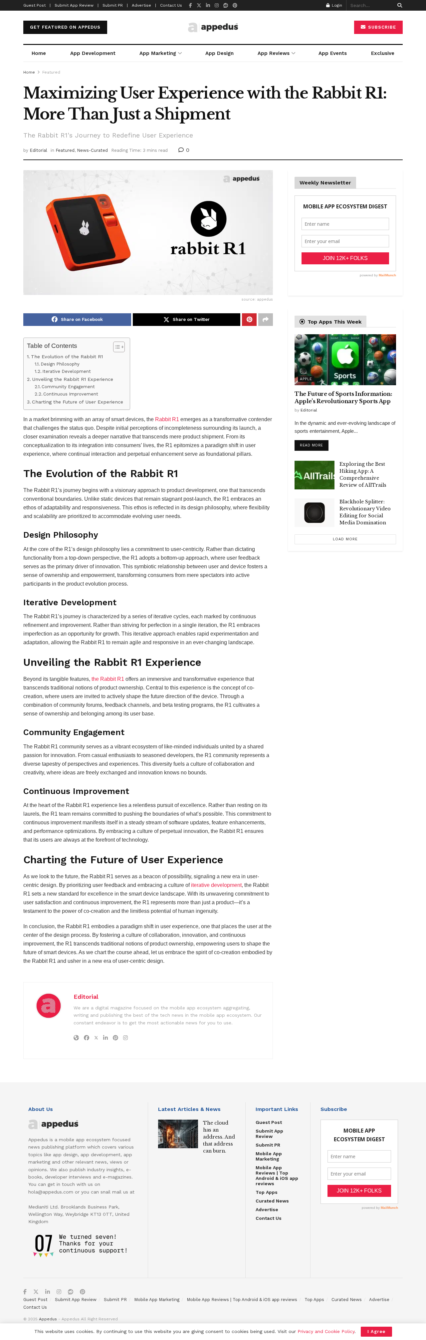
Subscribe (381, 27)
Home (39, 53)
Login (336, 5)
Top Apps (267, 1192)
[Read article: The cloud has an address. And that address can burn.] (178, 1134)
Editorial (38, 150)
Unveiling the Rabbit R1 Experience (72, 379)
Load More (345, 539)
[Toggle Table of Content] (115, 347)
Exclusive (382, 53)
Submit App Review (269, 1133)
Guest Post (269, 1122)
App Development (92, 53)
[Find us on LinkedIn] (208, 5)
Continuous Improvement (70, 394)
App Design (219, 53)
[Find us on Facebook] (190, 5)
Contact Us (171, 5)
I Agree (376, 1331)
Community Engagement (68, 386)
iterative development (216, 885)
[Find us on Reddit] (225, 5)
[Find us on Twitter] (199, 5)
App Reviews (274, 53)
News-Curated (92, 150)
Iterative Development (66, 371)
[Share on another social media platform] (265, 319)
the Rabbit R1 (108, 679)
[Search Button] (398, 5)
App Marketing (157, 53)
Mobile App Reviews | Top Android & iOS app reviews (277, 1175)
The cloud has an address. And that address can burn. (219, 1137)
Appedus (48, 1319)
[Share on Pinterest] (249, 319)
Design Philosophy (60, 364)
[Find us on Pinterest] (235, 5)
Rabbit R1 (167, 419)
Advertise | (144, 5)
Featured (51, 72)
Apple (306, 379)
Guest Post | (37, 5)
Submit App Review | (77, 5)
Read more (314, 443)
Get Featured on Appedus (65, 27)
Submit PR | (115, 5)
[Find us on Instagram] (217, 5)
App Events (333, 53)
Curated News (272, 1201)
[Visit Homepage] (213, 27)
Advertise (267, 1209)
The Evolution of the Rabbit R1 (67, 357)
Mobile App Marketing (269, 1156)
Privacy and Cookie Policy (326, 1331)
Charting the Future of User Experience (77, 402)
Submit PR (268, 1145)
